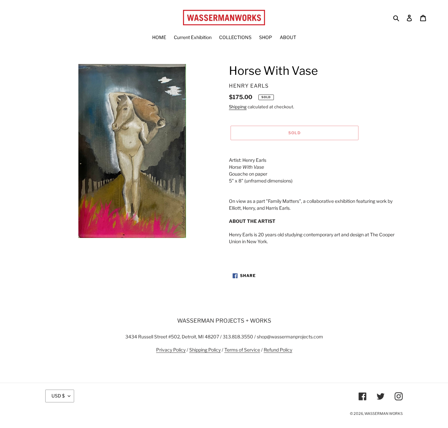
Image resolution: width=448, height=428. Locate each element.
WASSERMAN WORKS (383, 413)
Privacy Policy (171, 350)
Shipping (238, 106)
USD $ (58, 395)
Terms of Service (242, 350)
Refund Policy (278, 350)
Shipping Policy (205, 350)
